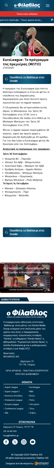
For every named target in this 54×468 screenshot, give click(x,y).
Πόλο (32, 400)
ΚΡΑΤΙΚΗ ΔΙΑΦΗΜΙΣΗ (27, 374)
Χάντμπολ (34, 404)
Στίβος (32, 413)
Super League (11, 387)
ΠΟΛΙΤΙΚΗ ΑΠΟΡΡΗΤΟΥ (35, 370)
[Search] (6, 5)
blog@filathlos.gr (11, 435)
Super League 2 (12, 391)
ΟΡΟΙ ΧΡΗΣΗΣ (14, 370)
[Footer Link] (6, 442)
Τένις (31, 408)
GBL (6, 413)
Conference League (14, 408)
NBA (31, 391)
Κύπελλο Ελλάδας (14, 396)
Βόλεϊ (32, 396)
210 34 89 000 (10, 431)
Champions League (13, 400)
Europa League (12, 404)
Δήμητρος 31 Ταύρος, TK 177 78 (18, 427)
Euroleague (34, 387)
